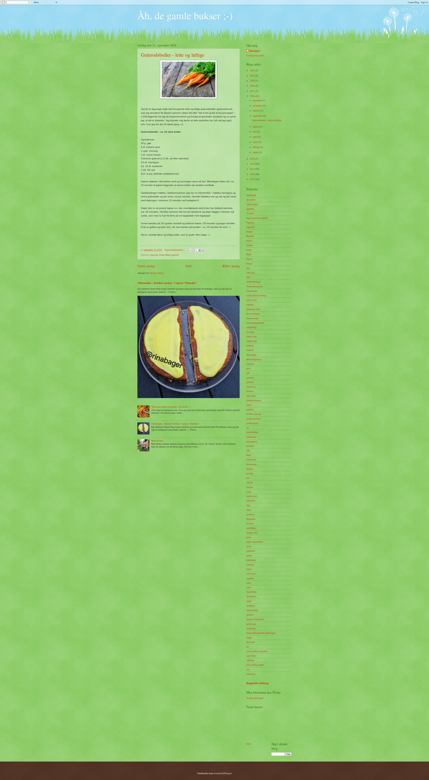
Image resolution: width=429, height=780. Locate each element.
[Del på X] (196, 250)
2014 (252, 163)
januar (256, 152)
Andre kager (252, 204)
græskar (250, 377)
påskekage (251, 560)
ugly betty (251, 655)
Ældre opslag (231, 266)
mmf (248, 509)
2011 (252, 179)
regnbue (250, 578)
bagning (250, 222)
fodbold (250, 345)
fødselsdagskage (253, 359)
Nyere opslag (146, 266)
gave (248, 368)
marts (256, 142)
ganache (250, 363)
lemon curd (251, 496)
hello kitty (251, 395)
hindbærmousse (253, 400)
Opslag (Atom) (156, 272)
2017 (252, 91)
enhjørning (251, 327)
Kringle (250, 468)
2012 (252, 174)
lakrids (249, 482)
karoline (250, 446)
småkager (250, 605)
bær (248, 268)
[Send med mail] (190, 250)
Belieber (250, 236)
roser (248, 582)
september (258, 115)
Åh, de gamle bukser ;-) (185, 15)
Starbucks (251, 628)
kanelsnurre (251, 441)
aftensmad (251, 195)
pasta (248, 537)
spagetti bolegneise (255, 619)
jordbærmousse (253, 418)
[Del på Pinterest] (203, 250)
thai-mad (250, 642)
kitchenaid (251, 459)
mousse (249, 523)
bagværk (154, 254)
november (258, 105)
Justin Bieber (252, 432)
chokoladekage (253, 281)
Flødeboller (251, 341)
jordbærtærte (252, 423)
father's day (251, 336)
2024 (252, 70)
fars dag (250, 331)
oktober (257, 110)
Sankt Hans (251, 591)
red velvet (251, 573)
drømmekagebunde (255, 322)
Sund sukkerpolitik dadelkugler (261, 632)
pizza (248, 546)
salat (248, 587)
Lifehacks (250, 500)
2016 (252, 96)
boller (162, 254)
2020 (252, 80)
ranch (249, 569)
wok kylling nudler (255, 664)
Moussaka (251, 518)
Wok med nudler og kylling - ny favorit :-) (171, 406)
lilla (248, 505)
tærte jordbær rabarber (256, 651)
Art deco (250, 213)
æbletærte (250, 674)
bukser (249, 258)
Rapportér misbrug (257, 683)
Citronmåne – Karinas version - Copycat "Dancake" (167, 283)
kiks (248, 450)
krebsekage (251, 464)
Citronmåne (251, 290)
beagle (249, 231)
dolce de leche (252, 313)
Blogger (228, 773)
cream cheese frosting (256, 295)
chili (248, 277)
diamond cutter (253, 309)
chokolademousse (254, 286)
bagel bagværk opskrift (257, 217)
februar (256, 147)
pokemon (250, 550)
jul (247, 427)
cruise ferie (251, 299)
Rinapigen (255, 50)
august (256, 126)
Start (189, 266)
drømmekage (252, 318)
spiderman (251, 623)
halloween (251, 386)
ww (248, 669)
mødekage (251, 528)
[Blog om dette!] (193, 250)
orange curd (251, 532)
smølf (249, 601)
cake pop (250, 272)
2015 (252, 158)
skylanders (251, 596)
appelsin (250, 208)
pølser (249, 555)
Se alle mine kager (254, 698)
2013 (252, 169)
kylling (249, 473)
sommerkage (252, 610)
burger (249, 263)
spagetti (250, 614)
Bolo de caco (157, 440)
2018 (252, 85)
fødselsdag (251, 354)
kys (248, 477)
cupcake (250, 304)
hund (248, 404)
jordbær (250, 409)
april (255, 136)
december (257, 100)
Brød (168, 254)
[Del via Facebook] (200, 250)
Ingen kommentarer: (174, 249)
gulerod (174, 254)
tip (247, 646)
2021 (252, 75)
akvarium (250, 199)
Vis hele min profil (255, 55)
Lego (248, 491)
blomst (249, 245)
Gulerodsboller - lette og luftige (172, 54)
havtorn (250, 391)
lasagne (249, 487)
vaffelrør (250, 660)
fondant (249, 350)
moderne (250, 514)
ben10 (249, 240)
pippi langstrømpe (254, 541)
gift (248, 372)
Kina (248, 455)
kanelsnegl (251, 436)
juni (255, 131)
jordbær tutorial (253, 413)
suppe (249, 637)
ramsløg (250, 564)
